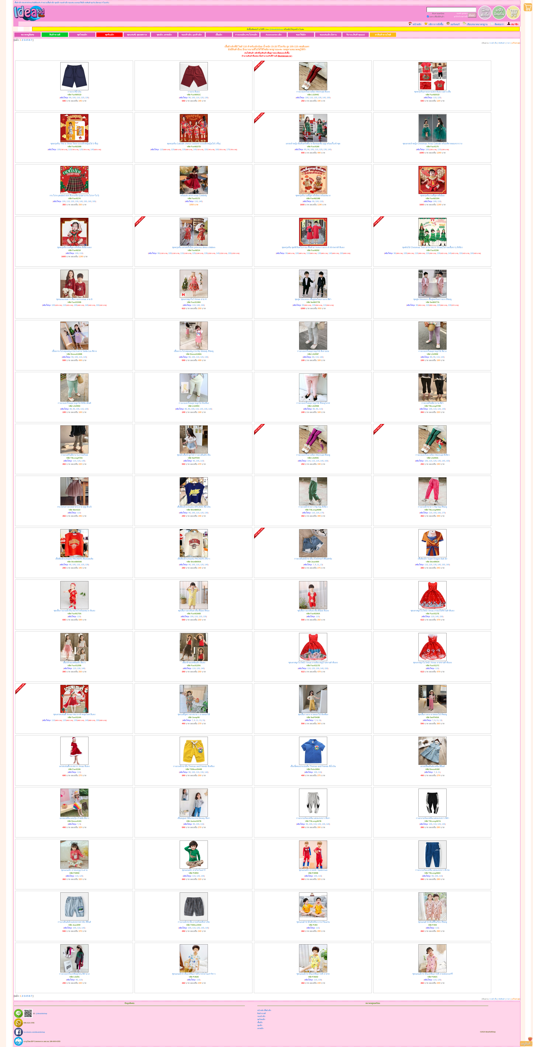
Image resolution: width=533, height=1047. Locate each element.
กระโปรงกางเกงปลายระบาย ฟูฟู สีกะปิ (74, 507)
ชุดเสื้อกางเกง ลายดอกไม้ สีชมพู (432, 714)
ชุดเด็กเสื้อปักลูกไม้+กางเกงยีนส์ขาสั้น (193, 455)
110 (78, 97)
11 (318, 564)
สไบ (459, 16)
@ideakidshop (276, 29)
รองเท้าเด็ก (261, 1016)
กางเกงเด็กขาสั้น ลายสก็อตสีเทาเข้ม (194, 922)
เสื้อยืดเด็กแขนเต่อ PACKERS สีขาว (194, 558)
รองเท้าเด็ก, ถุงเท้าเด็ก (191, 34)
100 (74, 97)
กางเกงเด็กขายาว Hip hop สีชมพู (432, 507)
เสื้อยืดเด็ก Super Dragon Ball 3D (432, 558)
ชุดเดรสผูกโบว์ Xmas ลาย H (194, 299)
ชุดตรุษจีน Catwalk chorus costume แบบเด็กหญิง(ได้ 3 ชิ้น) (194, 143)
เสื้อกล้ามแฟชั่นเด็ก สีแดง (193, 662)
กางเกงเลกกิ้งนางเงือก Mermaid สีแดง (313, 91)
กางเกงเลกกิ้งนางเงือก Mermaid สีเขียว (432, 455)
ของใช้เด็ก (301, 34)
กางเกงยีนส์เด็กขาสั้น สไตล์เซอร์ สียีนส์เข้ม (313, 558)
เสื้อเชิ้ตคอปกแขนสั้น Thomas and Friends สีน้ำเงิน (313, 766)
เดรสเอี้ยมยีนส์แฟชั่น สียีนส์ (432, 766)
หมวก (466, 13)
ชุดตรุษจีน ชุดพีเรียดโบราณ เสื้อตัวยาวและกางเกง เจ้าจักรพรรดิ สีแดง (313, 247)
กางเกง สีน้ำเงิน (74, 91)
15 (203, 720)
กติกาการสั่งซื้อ (435, 24)
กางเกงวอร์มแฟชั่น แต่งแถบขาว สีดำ (432, 818)
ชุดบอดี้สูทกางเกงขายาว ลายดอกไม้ (194, 714)
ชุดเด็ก (259, 1025)
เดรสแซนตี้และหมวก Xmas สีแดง (74, 766)
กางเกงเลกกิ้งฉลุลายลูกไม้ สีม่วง (432, 351)
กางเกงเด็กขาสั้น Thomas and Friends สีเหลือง (193, 766)
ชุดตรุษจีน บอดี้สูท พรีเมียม (432, 195)
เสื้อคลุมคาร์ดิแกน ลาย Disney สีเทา (194, 818)
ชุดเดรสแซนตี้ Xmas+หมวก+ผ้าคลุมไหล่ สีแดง (74, 714)
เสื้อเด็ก (219, 34)
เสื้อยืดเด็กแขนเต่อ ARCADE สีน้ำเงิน (193, 507)
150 (328, 97)
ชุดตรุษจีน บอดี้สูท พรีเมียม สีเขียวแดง (74, 247)
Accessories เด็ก (273, 34)
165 (94, 201)
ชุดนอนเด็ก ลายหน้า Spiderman (313, 870)
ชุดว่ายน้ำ (464, 16)
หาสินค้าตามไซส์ (383, 34)
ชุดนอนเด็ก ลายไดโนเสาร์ (193, 870)
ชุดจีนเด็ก (109, 34)
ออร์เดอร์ (455, 24)
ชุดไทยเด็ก (82, 34)
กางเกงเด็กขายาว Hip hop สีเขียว (313, 507)
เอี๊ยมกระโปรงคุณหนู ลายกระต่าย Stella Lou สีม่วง (74, 351)
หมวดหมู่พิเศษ (27, 34)
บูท (463, 13)
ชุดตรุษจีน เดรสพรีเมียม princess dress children (193, 247)
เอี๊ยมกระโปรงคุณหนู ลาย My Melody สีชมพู (193, 351)
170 (228, 149)
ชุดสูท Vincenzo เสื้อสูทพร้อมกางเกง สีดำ (313, 299)
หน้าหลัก (417, 24)
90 (70, 97)
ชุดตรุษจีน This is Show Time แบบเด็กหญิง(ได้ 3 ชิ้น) (74, 143)
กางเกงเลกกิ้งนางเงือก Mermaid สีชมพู (313, 455)
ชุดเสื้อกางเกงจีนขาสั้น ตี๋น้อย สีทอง (193, 610)
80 (305, 149)
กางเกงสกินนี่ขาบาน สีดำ (432, 403)
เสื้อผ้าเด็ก (267, 1010)
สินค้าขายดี (54, 34)
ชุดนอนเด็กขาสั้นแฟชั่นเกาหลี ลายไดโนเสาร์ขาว (194, 974)
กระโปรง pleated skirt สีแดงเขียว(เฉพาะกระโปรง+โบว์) (74, 195)
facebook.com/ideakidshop (34, 1032)
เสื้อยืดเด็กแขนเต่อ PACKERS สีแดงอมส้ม (74, 558)
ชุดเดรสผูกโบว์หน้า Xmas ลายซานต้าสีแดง (432, 662)
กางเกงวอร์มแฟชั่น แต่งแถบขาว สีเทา (313, 818)
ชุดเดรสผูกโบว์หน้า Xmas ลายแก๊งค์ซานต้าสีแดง (432, 610)
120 (82, 97)
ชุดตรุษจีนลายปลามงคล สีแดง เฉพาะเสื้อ (432, 91)
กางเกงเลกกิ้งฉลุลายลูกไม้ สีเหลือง (194, 403)
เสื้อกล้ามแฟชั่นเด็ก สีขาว (74, 662)
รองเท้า (459, 13)
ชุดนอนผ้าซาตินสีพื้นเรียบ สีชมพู (432, 922)
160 (217, 149)
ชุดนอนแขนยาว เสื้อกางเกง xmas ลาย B (74, 299)
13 (321, 564)
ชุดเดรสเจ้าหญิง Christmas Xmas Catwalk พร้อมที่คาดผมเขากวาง (432, 143)
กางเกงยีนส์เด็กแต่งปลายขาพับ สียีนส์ (74, 922)
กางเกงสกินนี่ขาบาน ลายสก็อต (74, 455)
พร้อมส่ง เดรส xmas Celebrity (193, 195)
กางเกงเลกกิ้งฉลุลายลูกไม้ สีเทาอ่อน (313, 351)
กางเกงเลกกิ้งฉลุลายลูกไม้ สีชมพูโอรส (313, 403)
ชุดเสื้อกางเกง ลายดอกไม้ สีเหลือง (313, 714)
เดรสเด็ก (260, 1028)
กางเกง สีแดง (194, 91)
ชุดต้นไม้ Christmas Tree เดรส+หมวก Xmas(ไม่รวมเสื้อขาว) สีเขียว (432, 247)
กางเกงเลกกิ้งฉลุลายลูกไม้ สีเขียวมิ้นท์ (74, 403)
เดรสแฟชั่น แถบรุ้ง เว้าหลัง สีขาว (74, 818)
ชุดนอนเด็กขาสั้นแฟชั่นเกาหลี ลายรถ (313, 974)
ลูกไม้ (456, 16)
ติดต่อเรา (499, 24)
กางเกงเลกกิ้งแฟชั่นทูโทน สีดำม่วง (74, 974)
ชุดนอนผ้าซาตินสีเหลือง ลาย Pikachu (313, 922)
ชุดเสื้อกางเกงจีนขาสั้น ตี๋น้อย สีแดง (313, 610)
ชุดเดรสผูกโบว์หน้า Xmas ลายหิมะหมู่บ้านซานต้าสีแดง (313, 662)
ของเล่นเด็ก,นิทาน (328, 34)
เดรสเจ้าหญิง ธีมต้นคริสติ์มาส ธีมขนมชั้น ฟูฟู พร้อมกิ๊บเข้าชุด (313, 143)
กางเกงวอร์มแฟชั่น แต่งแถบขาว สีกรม (432, 870)
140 (324, 97)
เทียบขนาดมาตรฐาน (477, 24)
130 (87, 97)
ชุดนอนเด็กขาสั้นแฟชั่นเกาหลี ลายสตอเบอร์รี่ (432, 974)
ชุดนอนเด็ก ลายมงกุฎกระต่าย (74, 870)
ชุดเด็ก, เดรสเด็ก (164, 34)
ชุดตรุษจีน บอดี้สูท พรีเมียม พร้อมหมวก (313, 195)
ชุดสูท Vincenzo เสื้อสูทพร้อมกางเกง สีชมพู (432, 299)
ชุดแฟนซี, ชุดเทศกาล (137, 34)
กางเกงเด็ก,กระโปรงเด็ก (246, 34)
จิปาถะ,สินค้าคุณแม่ (355, 34)
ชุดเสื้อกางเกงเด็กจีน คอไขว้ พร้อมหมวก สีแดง (74, 610)
